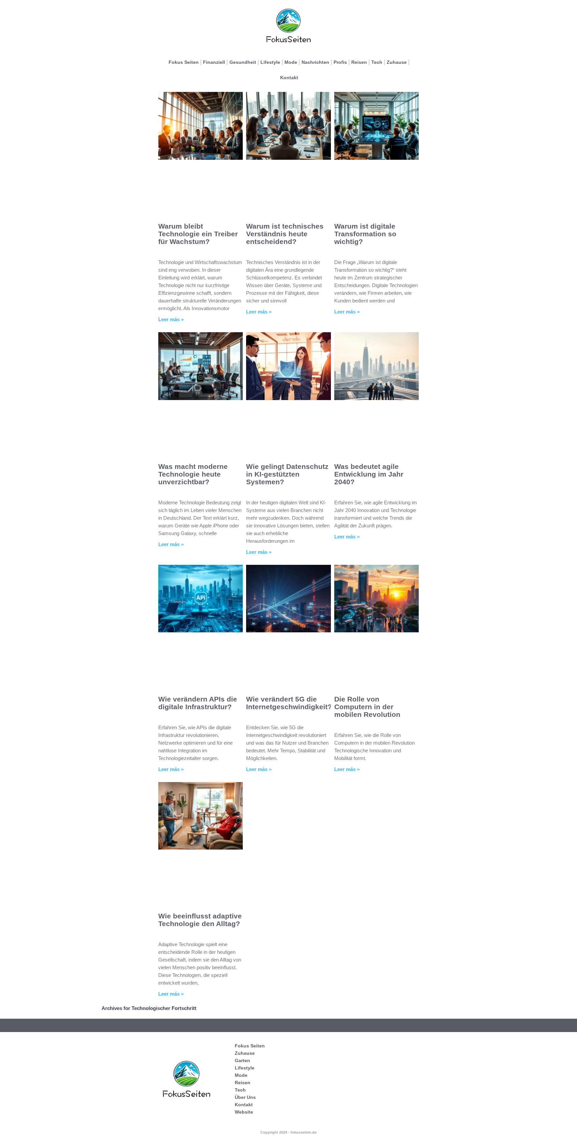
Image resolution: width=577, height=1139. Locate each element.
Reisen (359, 62)
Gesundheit (242, 62)
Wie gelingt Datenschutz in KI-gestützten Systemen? (287, 474)
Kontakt (289, 77)
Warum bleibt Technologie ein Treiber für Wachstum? (198, 233)
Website (244, 1112)
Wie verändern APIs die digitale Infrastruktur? (197, 703)
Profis (340, 62)
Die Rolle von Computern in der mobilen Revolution (367, 706)
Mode (290, 62)
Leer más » (171, 319)
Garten (242, 1060)
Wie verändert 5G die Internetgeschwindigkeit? (289, 703)
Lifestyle (270, 62)
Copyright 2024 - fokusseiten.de (288, 1132)
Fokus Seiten (184, 62)
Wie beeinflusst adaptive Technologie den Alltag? (200, 919)
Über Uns (245, 1097)
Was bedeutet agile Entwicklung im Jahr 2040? (368, 474)
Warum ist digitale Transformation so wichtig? (365, 233)
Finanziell (214, 62)
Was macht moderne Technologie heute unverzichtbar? (193, 474)
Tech (376, 62)
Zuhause (397, 62)
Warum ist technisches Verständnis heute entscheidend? (285, 233)
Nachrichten (315, 62)
